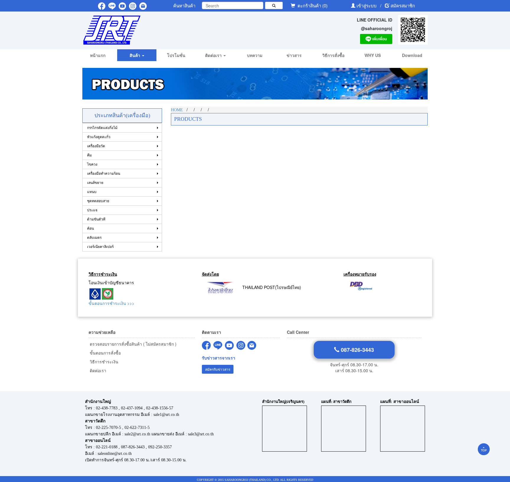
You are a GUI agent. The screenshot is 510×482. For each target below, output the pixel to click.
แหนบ (92, 192)
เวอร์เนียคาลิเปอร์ (100, 247)
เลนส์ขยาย (95, 183)
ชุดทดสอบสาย (98, 201)
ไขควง (92, 164)
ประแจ (92, 210)
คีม (89, 155)
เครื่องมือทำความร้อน (103, 173)
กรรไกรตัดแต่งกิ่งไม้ (102, 128)
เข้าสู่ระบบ (367, 5)
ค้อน (90, 228)
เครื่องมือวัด (96, 146)
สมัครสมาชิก (402, 5)
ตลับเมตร (94, 238)
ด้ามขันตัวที (96, 219)
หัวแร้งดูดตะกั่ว (98, 137)
